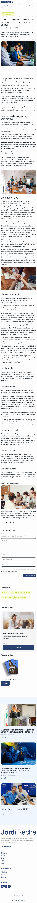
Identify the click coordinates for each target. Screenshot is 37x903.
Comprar (18, 647)
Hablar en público (16, 592)
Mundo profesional (20, 597)
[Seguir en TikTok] (5, 886)
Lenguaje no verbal (7, 14)
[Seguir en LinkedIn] (9, 886)
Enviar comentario (29, 575)
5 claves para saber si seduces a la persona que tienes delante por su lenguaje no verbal (15, 770)
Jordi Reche (6, 28)
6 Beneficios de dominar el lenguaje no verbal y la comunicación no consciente (18, 730)
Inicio (2, 6)
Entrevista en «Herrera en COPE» (15, 809)
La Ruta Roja (22, 900)
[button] (34, 1)
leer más (3, 737)
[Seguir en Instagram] (2, 886)
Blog (5, 6)
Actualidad (5, 592)
